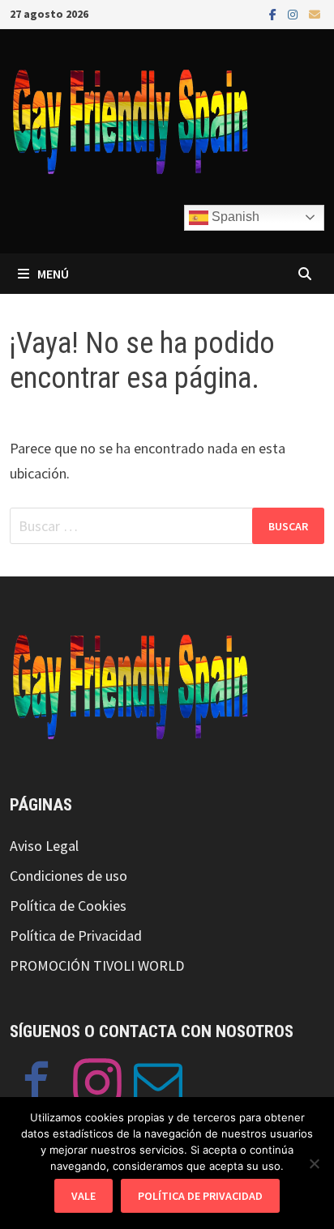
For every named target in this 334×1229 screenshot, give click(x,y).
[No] (314, 1163)
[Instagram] (294, 13)
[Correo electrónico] (314, 13)
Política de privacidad (200, 1196)
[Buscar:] (167, 526)
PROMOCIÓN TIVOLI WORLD (97, 965)
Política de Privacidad (76, 935)
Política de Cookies (68, 905)
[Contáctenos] (158, 1085)
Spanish (233, 216)
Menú (53, 274)
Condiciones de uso (68, 875)
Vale (83, 1196)
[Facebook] (274, 13)
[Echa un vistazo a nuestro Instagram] (97, 1085)
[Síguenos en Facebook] (36, 1085)
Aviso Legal (44, 845)
